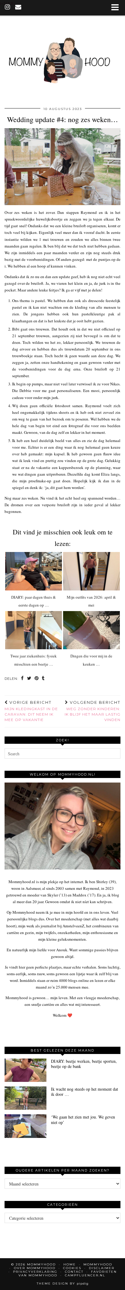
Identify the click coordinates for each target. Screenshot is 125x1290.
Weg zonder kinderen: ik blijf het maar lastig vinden (92, 711)
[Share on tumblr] (43, 679)
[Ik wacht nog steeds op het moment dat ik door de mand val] (25, 1098)
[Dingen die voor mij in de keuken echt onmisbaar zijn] (91, 630)
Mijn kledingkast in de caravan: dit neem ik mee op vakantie (31, 711)
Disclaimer (101, 1268)
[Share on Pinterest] (36, 679)
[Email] (18, 7)
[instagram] (7, 7)
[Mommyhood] (62, 59)
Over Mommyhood (35, 1268)
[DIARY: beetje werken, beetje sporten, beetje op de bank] (25, 1070)
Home (69, 1264)
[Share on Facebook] (22, 679)
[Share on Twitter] (29, 679)
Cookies (72, 1268)
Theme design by (63, 1283)
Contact (74, 1272)
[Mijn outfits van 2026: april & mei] (91, 571)
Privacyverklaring (35, 1272)
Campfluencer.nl (85, 1275)
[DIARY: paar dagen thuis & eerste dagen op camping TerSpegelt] (33, 571)
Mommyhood (97, 1264)
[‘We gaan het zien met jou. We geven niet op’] (25, 1126)
